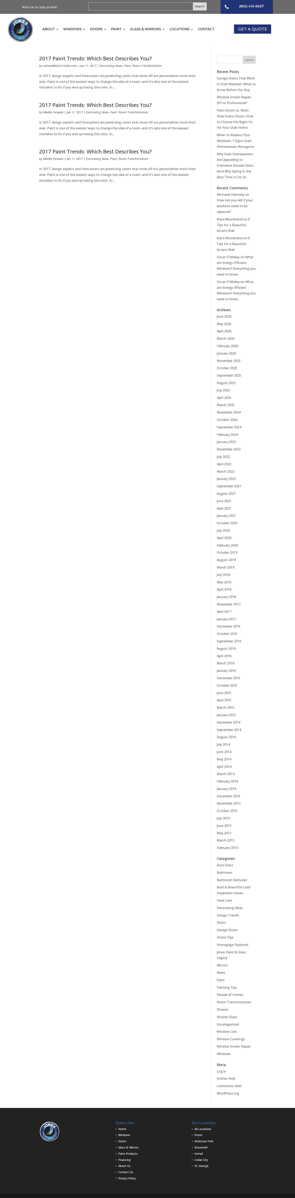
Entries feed (226, 1078)
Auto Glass (225, 865)
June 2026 (224, 316)
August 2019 (226, 560)
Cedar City (201, 1160)
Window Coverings (231, 1039)
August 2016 (226, 648)
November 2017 (229, 604)
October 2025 (227, 368)
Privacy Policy (127, 1178)
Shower (222, 1009)
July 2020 (223, 530)
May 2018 (224, 582)
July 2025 (223, 390)
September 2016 (229, 641)
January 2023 (226, 442)
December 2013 (228, 796)
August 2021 (226, 493)
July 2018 (223, 575)
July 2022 (223, 456)
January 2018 (226, 597)
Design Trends (228, 915)
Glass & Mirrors (128, 1147)
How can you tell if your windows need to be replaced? (235, 206)
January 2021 (226, 515)
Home (122, 1129)
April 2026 (224, 331)
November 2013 (229, 803)
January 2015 (226, 715)
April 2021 (224, 508)
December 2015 (228, 678)
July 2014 (223, 744)
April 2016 (224, 656)
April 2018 (224, 589)
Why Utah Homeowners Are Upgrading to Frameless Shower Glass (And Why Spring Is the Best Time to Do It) (235, 165)
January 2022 (226, 478)
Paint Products (128, 1153)
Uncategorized (228, 1024)
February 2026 (227, 346)
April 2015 (224, 700)
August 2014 (226, 737)
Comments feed (229, 1086)
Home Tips (225, 937)
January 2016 (226, 670)
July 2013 (223, 818)
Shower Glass (227, 1017)
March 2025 (225, 405)
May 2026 (224, 324)
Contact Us (125, 1172)
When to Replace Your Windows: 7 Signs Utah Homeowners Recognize (235, 141)
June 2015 (224, 693)
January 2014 (226, 789)
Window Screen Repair (234, 1046)
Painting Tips (227, 987)
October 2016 (227, 633)
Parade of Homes (230, 994)
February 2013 (227, 847)
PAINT (116, 29)
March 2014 (225, 774)
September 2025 (229, 375)
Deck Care (224, 900)
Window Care (227, 1031)
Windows (224, 1054)
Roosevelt (201, 1147)
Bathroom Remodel (232, 880)
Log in (221, 1071)
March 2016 (225, 663)
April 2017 (224, 611)
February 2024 (227, 434)
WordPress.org (228, 1093)
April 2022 (224, 464)
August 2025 (226, 383)
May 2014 (224, 759)
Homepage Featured (232, 945)
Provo (198, 1135)
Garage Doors (227, 930)
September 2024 (229, 427)
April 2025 (224, 397)
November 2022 (229, 449)
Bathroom (224, 872)
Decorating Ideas (111, 66)
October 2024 (227, 420)
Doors (221, 922)
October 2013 (227, 811)
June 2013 (224, 825)
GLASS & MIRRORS (145, 29)
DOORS (96, 29)
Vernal (198, 1153)
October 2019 (227, 552)
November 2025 (229, 361)
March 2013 (225, 840)
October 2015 (227, 685)
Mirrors (222, 965)
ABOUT (48, 29)
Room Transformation (147, 66)
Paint (127, 66)
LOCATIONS (179, 29)
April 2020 (224, 538)
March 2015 (225, 707)
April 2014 (224, 766)
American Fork (203, 1141)
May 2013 (224, 833)
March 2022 (225, 471)
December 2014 (228, 722)
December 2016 (228, 626)
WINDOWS (72, 29)
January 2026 (226, 353)
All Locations (202, 1129)
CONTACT (206, 29)
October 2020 (227, 523)
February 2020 (227, 545)
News (221, 972)
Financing (124, 1160)
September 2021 (229, 486)
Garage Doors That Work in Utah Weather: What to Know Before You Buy (236, 84)
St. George (201, 1166)
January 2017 (226, 619)
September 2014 (229, 730)
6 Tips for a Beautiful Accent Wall (233, 225)
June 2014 (224, 752)
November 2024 (229, 412)
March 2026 (225, 338)
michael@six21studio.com (60, 66)
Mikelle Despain (53, 112)
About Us (124, 1166)
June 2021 (224, 501)
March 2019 (225, 567)
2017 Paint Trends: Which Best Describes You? (95, 58)
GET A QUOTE (252, 29)
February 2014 (227, 781)
